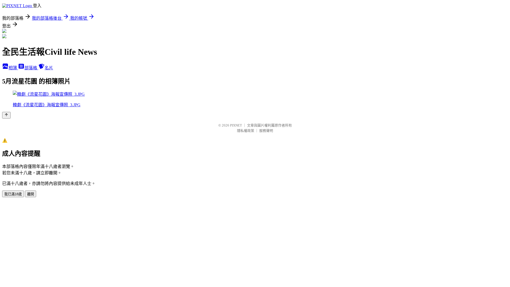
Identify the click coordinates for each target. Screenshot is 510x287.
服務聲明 (266, 131)
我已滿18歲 (13, 194)
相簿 (13, 68)
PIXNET (236, 125)
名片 (49, 68)
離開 (30, 194)
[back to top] (6, 115)
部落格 (31, 68)
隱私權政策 (245, 131)
